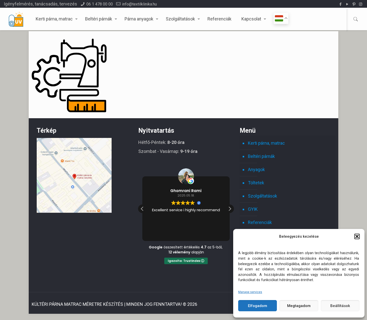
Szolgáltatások (262, 196)
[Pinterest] (354, 4)
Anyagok (256, 169)
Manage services (250, 292)
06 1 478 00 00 (99, 4)
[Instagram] (360, 4)
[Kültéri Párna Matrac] (74, 211)
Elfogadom (257, 306)
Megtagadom (299, 306)
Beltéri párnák (261, 156)
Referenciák (260, 222)
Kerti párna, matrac (266, 143)
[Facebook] (340, 4)
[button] (357, 236)
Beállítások (340, 306)
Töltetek (256, 182)
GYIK (253, 209)
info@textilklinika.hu (139, 4)
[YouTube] (347, 4)
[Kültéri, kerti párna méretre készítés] (16, 19)
